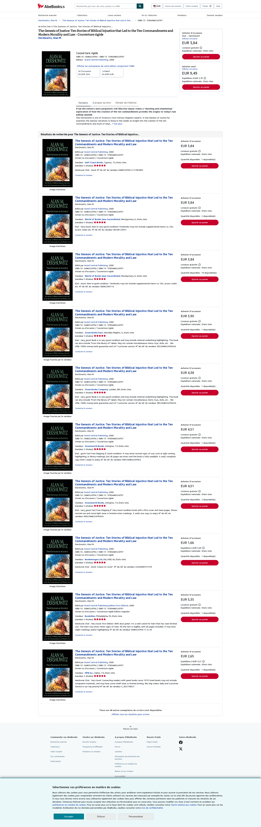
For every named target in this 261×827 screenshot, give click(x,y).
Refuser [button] (101, 816)
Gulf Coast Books (94, 162)
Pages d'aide (152, 742)
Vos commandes (57, 756)
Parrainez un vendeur (91, 751)
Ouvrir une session (173, 6)
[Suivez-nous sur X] (181, 749)
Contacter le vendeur (83, 175)
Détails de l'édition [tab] (126, 102)
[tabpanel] (126, 116)
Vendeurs (182, 15)
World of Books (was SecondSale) (102, 219)
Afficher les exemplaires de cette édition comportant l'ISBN (105, 66)
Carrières (118, 751)
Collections (82, 15)
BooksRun (90, 616)
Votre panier (55, 761)
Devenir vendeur (215, 15)
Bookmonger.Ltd (93, 559)
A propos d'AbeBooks (124, 742)
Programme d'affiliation (93, 747)
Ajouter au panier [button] (201, 56)
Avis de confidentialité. (152, 807)
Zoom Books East (94, 332)
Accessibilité (120, 776)
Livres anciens (114, 15)
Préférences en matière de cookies (126, 765)
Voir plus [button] (118, 123)
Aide (218, 6)
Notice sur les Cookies (124, 771)
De (84, 72)
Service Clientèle (154, 747)
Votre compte (192, 6)
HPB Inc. (89, 673)
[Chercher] (140, 6)
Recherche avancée (47, 15)
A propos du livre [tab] (102, 102)
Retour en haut (130, 728)
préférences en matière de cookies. (69, 804)
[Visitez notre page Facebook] (181, 743)
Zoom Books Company (96, 389)
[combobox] (106, 6)
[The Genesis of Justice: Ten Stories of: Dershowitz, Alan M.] (57, 186)
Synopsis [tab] (83, 102)
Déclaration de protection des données (127, 757)
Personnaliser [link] (136, 816)
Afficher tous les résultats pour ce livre (130, 714)
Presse (117, 747)
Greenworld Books (94, 446)
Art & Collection (149, 15)
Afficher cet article (189, 38)
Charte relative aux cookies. (184, 804)
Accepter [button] (68, 816)
